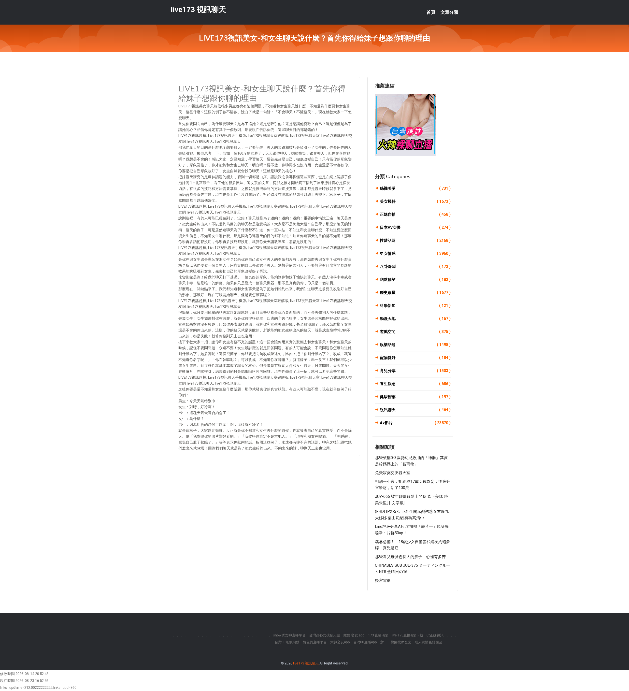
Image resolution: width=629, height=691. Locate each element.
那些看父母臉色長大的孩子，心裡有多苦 (410, 556)
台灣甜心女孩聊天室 (324, 635)
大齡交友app (340, 642)
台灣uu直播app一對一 (370, 642)
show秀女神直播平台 (289, 635)
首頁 (431, 12)
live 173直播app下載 (407, 635)
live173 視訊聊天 (198, 9)
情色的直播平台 (315, 642)
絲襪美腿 (415, 188)
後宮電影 (383, 580)
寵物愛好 (415, 357)
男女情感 (415, 253)
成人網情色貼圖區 (428, 642)
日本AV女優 (415, 227)
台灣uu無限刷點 (287, 642)
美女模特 (415, 201)
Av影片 (415, 422)
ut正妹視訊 (435, 635)
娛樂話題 (415, 344)
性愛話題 (415, 240)
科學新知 (415, 305)
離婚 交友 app (354, 635)
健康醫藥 (415, 396)
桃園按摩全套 (401, 642)
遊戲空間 (415, 331)
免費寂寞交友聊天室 (392, 472)
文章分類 (449, 12)
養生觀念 (415, 383)
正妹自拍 (415, 214)
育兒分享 (415, 370)
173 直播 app (378, 635)
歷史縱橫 (415, 292)
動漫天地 (415, 318)
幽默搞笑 (415, 279)
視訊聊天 (415, 409)
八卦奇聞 (415, 266)
